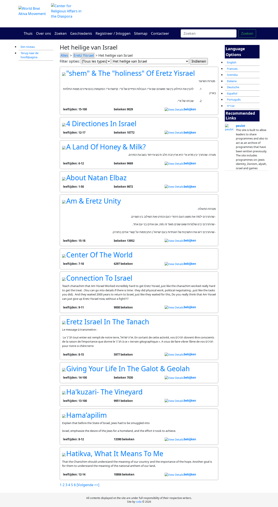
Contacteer (160, 33)
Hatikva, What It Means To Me (114, 453)
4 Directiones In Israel (101, 123)
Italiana (232, 81)
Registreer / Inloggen (113, 33)
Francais (232, 69)
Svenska (232, 75)
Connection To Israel (99, 278)
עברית (231, 106)
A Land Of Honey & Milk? (106, 146)
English (231, 62)
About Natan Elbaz (96, 177)
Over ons (43, 33)
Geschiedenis (81, 33)
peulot (240, 126)
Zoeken (61, 33)
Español (232, 93)
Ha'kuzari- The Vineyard (104, 391)
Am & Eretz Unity (93, 200)
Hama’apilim (86, 415)
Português (234, 99)
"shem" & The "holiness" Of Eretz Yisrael (130, 73)
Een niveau (28, 47)
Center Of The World (99, 254)
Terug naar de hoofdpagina (29, 55)
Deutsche (233, 87)
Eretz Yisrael (84, 55)
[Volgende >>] (88, 484)
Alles (64, 55)
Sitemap (140, 33)
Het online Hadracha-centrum (180, 13)
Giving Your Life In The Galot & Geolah (128, 368)
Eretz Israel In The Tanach (107, 321)
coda (139, 502)
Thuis (28, 33)
